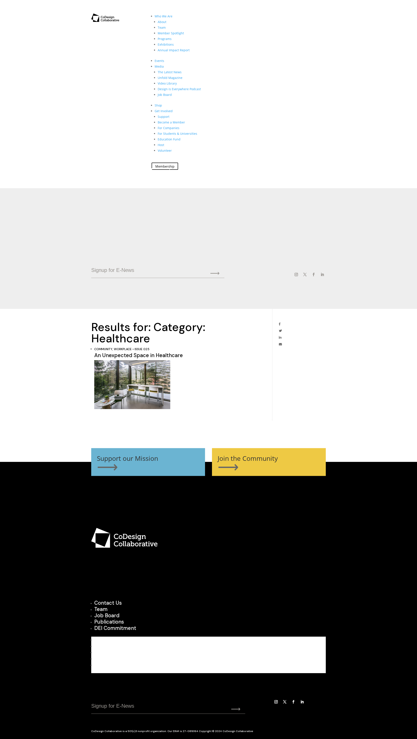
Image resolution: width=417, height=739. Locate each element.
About (162, 22)
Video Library (167, 83)
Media (159, 66)
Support (163, 117)
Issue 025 (142, 349)
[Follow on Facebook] (313, 274)
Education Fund (169, 139)
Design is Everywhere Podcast (179, 89)
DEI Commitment (115, 628)
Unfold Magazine (170, 78)
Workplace (123, 349)
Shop (158, 105)
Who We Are (163, 16)
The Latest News (170, 72)
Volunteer (165, 150)
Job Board (165, 95)
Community (103, 349)
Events (159, 61)
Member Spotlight (171, 33)
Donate (160, 172)
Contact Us (108, 602)
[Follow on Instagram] (296, 274)
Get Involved (164, 111)
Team (162, 27)
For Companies (168, 128)
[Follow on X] (304, 274)
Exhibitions (166, 44)
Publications (109, 621)
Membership (164, 166)
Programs (165, 39)
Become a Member (171, 122)
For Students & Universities (177, 133)
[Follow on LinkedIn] (322, 274)
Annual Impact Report (174, 50)
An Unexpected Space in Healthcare (138, 355)
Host (161, 145)
